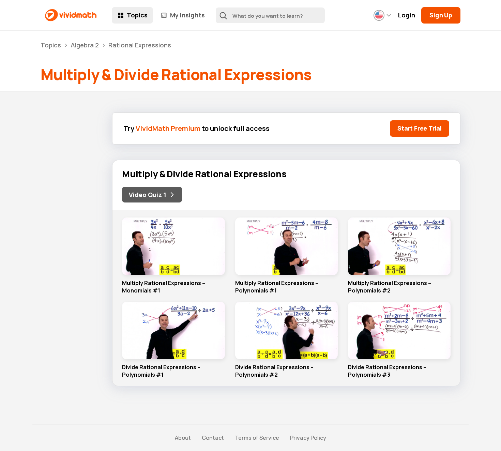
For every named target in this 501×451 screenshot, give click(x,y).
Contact (213, 438)
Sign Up (440, 15)
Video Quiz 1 (147, 195)
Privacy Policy (308, 438)
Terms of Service (257, 438)
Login (406, 15)
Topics (137, 15)
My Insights (187, 15)
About (183, 438)
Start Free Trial (419, 128)
